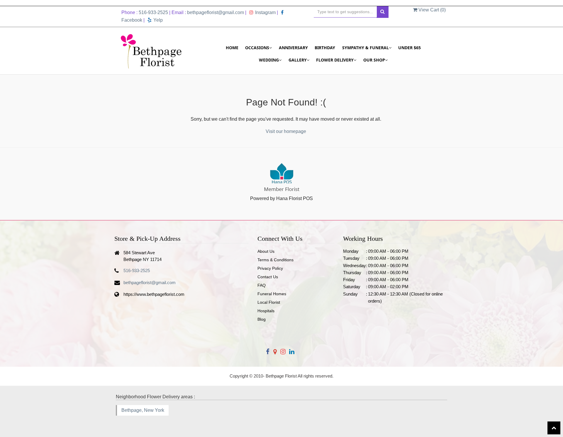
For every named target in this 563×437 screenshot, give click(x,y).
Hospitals (265, 310)
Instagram (265, 12)
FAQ (261, 285)
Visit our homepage (286, 131)
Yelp (158, 20)
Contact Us (267, 276)
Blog (261, 319)
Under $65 (409, 47)
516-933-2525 (153, 12)
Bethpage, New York (142, 410)
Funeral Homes (271, 293)
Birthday (325, 47)
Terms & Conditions (275, 259)
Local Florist (268, 302)
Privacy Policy (270, 268)
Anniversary (293, 47)
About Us (265, 251)
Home (232, 47)
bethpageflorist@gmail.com (215, 12)
